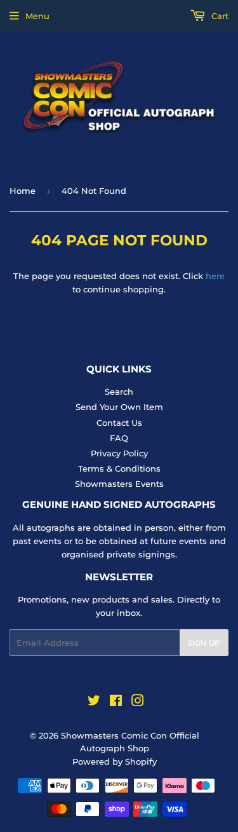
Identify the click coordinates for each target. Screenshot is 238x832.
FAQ (119, 438)
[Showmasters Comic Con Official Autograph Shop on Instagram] (137, 702)
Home (23, 191)
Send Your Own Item (119, 407)
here (215, 276)
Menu (37, 16)
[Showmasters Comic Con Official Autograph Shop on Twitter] (94, 702)
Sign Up (204, 643)
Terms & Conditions (119, 468)
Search (119, 391)
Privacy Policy (119, 453)
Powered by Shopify (114, 761)
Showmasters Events (119, 484)
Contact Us (119, 423)
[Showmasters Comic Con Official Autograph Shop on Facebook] (115, 702)
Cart (218, 16)
